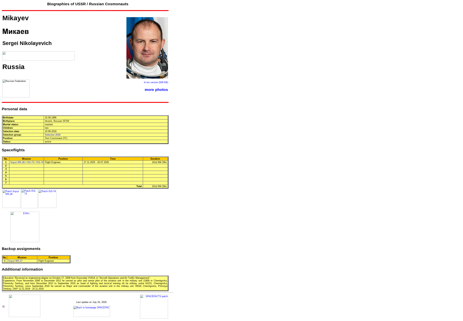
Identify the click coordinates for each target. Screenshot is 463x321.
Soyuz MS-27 (15, 261)
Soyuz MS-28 (17, 162)
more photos (156, 89)
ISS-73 (30, 162)
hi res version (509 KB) (156, 82)
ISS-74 (39, 162)
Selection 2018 (52, 134)
